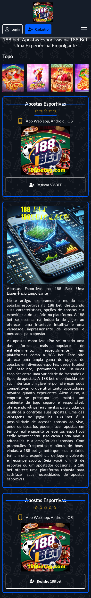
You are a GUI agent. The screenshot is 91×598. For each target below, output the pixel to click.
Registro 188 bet (49, 581)
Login (15, 29)
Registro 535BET (49, 185)
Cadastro (42, 29)
